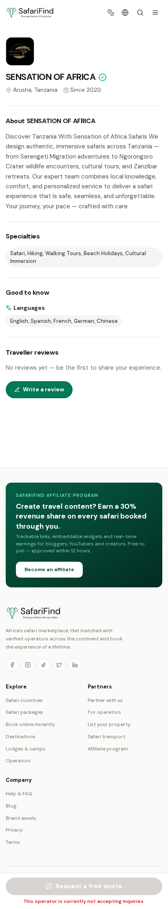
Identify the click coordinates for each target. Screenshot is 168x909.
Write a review (43, 389)
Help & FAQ (19, 793)
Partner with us (105, 700)
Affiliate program (108, 749)
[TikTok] (43, 664)
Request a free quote (88, 886)
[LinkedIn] (75, 664)
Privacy (14, 830)
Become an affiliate (49, 569)
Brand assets (21, 818)
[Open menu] (155, 13)
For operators (104, 712)
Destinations (20, 736)
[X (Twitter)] (59, 664)
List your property (109, 724)
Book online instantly (30, 724)
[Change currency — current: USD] (111, 13)
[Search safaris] (140, 13)
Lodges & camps (25, 749)
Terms (13, 842)
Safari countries (24, 700)
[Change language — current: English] (125, 13)
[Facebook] (12, 664)
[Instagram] (28, 664)
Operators (18, 760)
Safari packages (24, 712)
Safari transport (106, 736)
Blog (11, 806)
